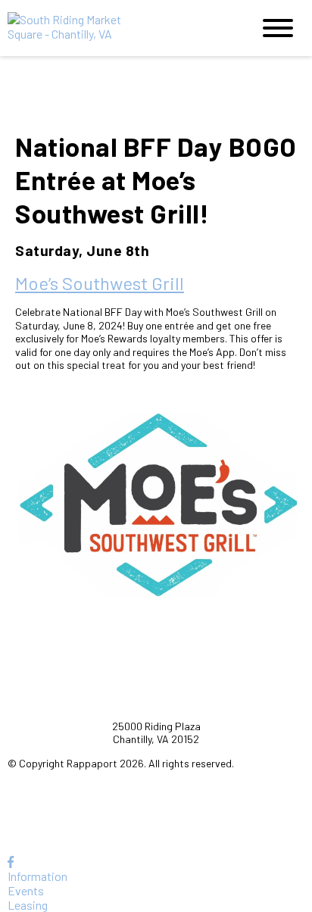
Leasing (28, 905)
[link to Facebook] (11, 861)
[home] (118, 28)
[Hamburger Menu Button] (277, 28)
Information (37, 876)
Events (26, 890)
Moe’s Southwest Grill (99, 283)
